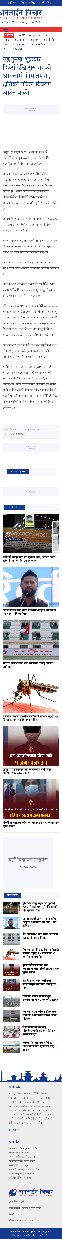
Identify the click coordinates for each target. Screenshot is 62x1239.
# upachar (35, 35)
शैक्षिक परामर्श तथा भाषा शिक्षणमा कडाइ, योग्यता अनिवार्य (28, 665)
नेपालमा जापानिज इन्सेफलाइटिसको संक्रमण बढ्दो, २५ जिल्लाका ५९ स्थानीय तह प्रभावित (30, 718)
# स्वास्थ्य (34, 40)
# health (18, 50)
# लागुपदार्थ (20, 40)
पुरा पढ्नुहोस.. (14, 1129)
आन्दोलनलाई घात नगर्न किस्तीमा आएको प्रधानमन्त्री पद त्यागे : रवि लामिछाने (29, 612)
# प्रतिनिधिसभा (19, 45)
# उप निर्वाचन (38, 45)
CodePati (46, 1235)
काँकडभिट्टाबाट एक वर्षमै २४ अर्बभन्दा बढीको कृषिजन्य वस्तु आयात (38, 1046)
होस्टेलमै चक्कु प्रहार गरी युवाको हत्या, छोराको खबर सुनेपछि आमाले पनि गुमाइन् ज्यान (29, 559)
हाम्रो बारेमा (13, 3)
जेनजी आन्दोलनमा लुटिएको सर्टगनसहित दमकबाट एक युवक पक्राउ (31, 824)
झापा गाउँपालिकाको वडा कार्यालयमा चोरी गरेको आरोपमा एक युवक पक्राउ (27, 771)
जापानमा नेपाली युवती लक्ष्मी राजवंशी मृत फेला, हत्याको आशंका (40, 998)
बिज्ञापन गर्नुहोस (28, 3)
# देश (22, 35)
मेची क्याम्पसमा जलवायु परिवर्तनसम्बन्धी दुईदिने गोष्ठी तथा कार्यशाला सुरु (39, 1031)
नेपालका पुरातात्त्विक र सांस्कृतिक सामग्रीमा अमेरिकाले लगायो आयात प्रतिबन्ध (40, 1015)
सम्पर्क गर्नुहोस (44, 3)
